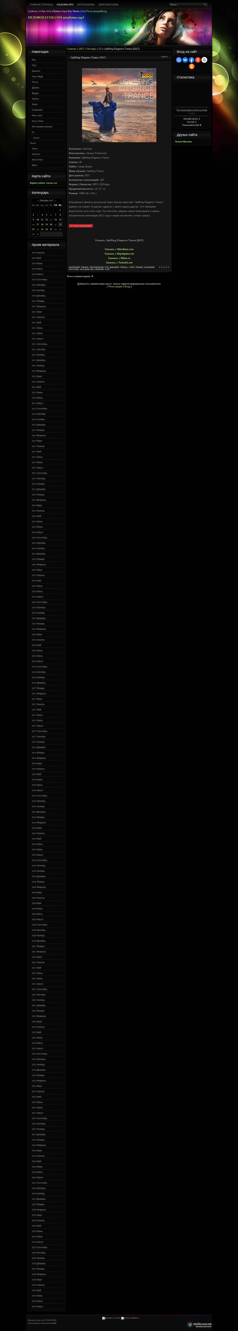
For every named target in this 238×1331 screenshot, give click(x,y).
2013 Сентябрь (39, 472)
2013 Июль (37, 462)
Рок (34, 59)
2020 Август (38, 919)
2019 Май (36, 838)
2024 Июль (37, 1171)
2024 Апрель (38, 1155)
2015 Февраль (39, 564)
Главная (71, 48)
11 (42, 219)
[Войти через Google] (204, 60)
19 (47, 224)
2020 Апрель (38, 897)
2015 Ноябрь (38, 612)
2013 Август (38, 467)
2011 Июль (37, 333)
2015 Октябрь (39, 607)
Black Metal (37, 159)
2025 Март (37, 1214)
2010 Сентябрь (39, 279)
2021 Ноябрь (38, 999)
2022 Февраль (39, 1016)
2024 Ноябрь (38, 1193)
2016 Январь (38, 623)
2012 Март (37, 376)
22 (60, 224)
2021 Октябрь (39, 994)
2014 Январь (38, 494)
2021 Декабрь (39, 1005)
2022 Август (38, 1048)
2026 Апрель (38, 1284)
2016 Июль (37, 655)
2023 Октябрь (39, 1123)
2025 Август (38, 1241)
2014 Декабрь (39, 553)
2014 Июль (37, 526)
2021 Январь (38, 946)
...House (35, 137)
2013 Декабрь (39, 489)
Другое (35, 87)
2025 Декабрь (39, 1263)
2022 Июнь (37, 1037)
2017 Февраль (39, 693)
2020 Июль (37, 913)
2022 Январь (38, 1010)
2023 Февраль (39, 1080)
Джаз (34, 165)
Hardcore (36, 153)
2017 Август (38, 725)
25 (42, 229)
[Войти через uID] (179, 60)
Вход (104, 11)
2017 (81, 48)
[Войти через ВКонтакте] (185, 60)
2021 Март (37, 956)
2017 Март (37, 698)
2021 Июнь (37, 973)
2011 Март (37, 311)
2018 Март (37, 763)
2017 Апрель (38, 704)
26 (47, 229)
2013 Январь (38, 429)
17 (38, 224)
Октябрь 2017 (47, 200)
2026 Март (37, 1279)
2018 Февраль (39, 757)
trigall (124, 267)
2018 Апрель (38, 768)
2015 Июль (37, 591)
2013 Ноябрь (38, 483)
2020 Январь (38, 881)
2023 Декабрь (39, 1134)
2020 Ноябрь (38, 935)
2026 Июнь (37, 1295)
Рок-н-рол (37, 115)
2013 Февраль (39, 435)
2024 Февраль (39, 1145)
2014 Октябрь (39, 542)
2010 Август (38, 274)
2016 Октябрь (39, 671)
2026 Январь (38, 1268)
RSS (83, 11)
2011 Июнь (37, 327)
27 (51, 229)
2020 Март (37, 892)
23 (33, 229)
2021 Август (38, 983)
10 (38, 219)
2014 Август (38, 532)
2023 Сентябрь (39, 1118)
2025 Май (36, 1225)
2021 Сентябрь (39, 989)
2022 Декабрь (39, 1069)
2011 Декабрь (39, 360)
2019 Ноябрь (38, 870)
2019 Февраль (39, 822)
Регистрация (93, 11)
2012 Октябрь (39, 413)
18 (42, 224)
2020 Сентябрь (39, 924)
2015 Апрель (38, 575)
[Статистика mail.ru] (130, 1318)
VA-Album (84, 269)
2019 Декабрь (39, 876)
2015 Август (38, 596)
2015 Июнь (37, 585)
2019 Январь (38, 817)
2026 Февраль (39, 1274)
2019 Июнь (37, 843)
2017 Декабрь (39, 747)
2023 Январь (38, 1075)
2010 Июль (37, 268)
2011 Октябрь (39, 349)
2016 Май (36, 645)
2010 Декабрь (39, 295)
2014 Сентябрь (39, 537)
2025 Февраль (39, 1209)
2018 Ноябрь (38, 806)
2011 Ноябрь (38, 354)
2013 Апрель (38, 446)
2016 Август (38, 661)
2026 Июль (37, 1300)
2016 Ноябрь (38, 677)
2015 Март (37, 569)
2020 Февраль (39, 886)
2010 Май (36, 257)
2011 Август (38, 338)
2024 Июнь (37, 1166)
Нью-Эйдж (37, 76)
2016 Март (37, 634)
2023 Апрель (38, 1091)
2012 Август (38, 403)
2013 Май (36, 451)
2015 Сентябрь (39, 602)
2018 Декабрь (39, 811)
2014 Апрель (38, 510)
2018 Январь (38, 752)
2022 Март (37, 1021)
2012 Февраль (39, 370)
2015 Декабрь (39, 618)
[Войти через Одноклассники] (191, 66)
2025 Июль (37, 1236)
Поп (34, 65)
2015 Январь (38, 559)
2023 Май (36, 1096)
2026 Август (38, 1306)
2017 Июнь (37, 714)
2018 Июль (37, 784)
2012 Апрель (38, 381)
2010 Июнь (37, 263)
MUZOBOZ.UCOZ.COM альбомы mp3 (56, 17)
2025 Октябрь (39, 1252)
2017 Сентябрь (39, 731)
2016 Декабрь (39, 682)
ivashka (191, 113)
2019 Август (38, 854)
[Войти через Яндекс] (198, 60)
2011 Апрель (38, 317)
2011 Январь (38, 300)
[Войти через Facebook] (191, 60)
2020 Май (36, 903)
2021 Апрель (38, 962)
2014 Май (36, 515)
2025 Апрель (38, 1220)
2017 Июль (37, 720)
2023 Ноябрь (38, 1128)
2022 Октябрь (39, 1059)
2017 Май (36, 709)
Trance (35, 148)
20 (51, 224)
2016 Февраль (39, 628)
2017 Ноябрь (38, 741)
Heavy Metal (37, 120)
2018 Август (38, 790)
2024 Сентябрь (39, 1182)
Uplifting (74, 269)
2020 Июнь (37, 908)
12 (47, 219)
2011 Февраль (39, 306)
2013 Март (37, 440)
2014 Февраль (39, 499)
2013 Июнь (37, 456)
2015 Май (36, 580)
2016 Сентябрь (39, 666)
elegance (149, 267)
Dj (33, 132)
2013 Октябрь (39, 478)
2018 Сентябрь (39, 795)
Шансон (36, 70)
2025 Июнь (37, 1231)
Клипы (35, 98)
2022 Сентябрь (39, 1053)
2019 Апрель (38, 833)
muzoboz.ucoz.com (198, 1324)
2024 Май (36, 1161)
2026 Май (36, 1290)
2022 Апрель (38, 1026)
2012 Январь (38, 365)
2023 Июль (37, 1107)
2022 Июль (37, 1042)
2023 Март (37, 1085)
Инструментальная (42, 126)
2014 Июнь (37, 521)
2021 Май (36, 967)
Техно (35, 81)
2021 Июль (37, 978)
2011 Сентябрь (39, 343)
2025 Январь (38, 1204)
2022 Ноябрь (38, 1064)
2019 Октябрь (39, 865)
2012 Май (36, 386)
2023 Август (38, 1112)
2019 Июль (37, 849)
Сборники (37, 109)
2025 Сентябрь (39, 1247)
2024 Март (37, 1150)
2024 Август (38, 1177)
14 (55, 219)
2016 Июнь (37, 650)
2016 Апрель (38, 639)
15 (60, 219)
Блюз (35, 104)
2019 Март (37, 827)
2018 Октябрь (39, 800)
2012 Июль (37, 397)
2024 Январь (38, 1139)
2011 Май (36, 322)
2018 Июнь (37, 779)
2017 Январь (38, 688)
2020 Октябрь (39, 929)
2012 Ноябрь (38, 419)
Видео (35, 93)
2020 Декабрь (39, 940)
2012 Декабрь (39, 424)
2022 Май (36, 1032)
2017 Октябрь (39, 736)
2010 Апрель (38, 252)
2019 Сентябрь (39, 860)
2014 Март (37, 505)
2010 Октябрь (39, 284)
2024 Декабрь (39, 1198)
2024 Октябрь (39, 1188)
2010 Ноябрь (38, 290)
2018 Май (36, 774)
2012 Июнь (37, 392)
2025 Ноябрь (38, 1257)
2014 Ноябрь (38, 548)
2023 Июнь (37, 1102)
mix (92, 269)
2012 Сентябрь (39, 408)
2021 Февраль (39, 951)
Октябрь (91, 48)
